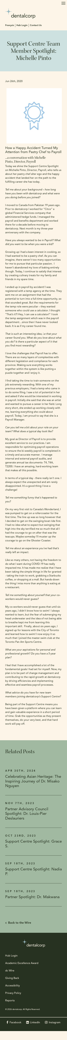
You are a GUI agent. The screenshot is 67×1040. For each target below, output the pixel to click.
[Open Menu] (63, 3)
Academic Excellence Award (21, 963)
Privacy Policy (13, 993)
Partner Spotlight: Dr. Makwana (32, 897)
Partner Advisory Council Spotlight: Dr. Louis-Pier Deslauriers (26, 814)
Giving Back (12, 978)
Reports (10, 1000)
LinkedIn (35, 1022)
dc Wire (9, 970)
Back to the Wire (19, 923)
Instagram (54, 1022)
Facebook (15, 1022)
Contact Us (36, 25)
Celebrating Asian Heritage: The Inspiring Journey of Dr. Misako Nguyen (33, 781)
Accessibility (12, 985)
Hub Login (21, 25)
